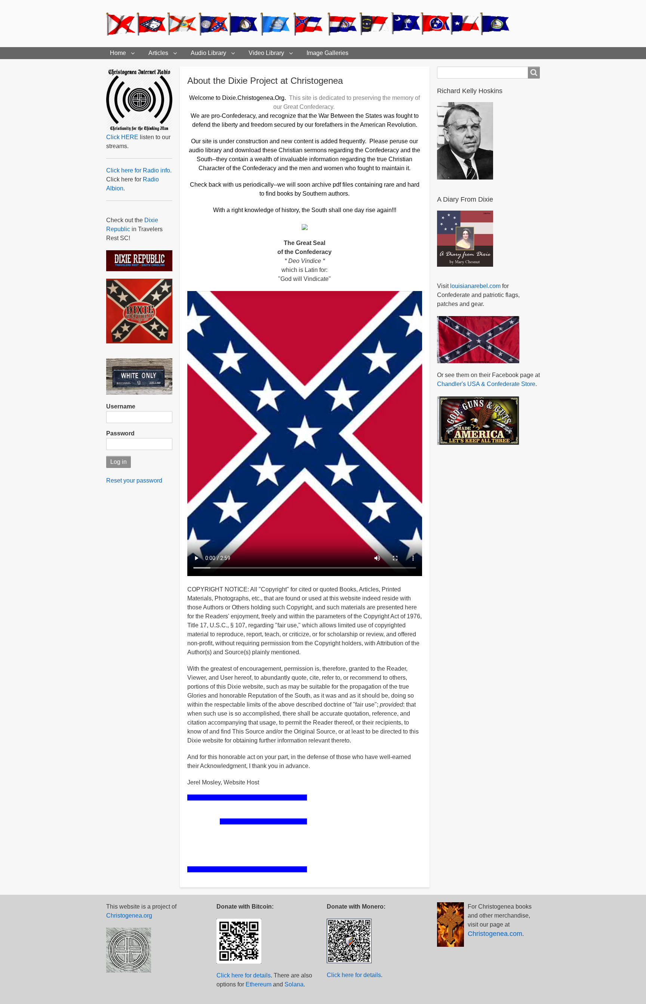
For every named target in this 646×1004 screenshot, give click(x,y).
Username (120, 406)
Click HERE (122, 137)
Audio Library (208, 53)
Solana (294, 984)
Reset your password (134, 480)
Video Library (266, 53)
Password (120, 433)
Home (118, 53)
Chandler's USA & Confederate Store (486, 384)
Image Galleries (327, 53)
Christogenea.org (129, 915)
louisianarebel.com (475, 286)
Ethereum (258, 984)
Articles (158, 53)
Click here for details (243, 975)
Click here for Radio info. (139, 170)
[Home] (311, 23)
